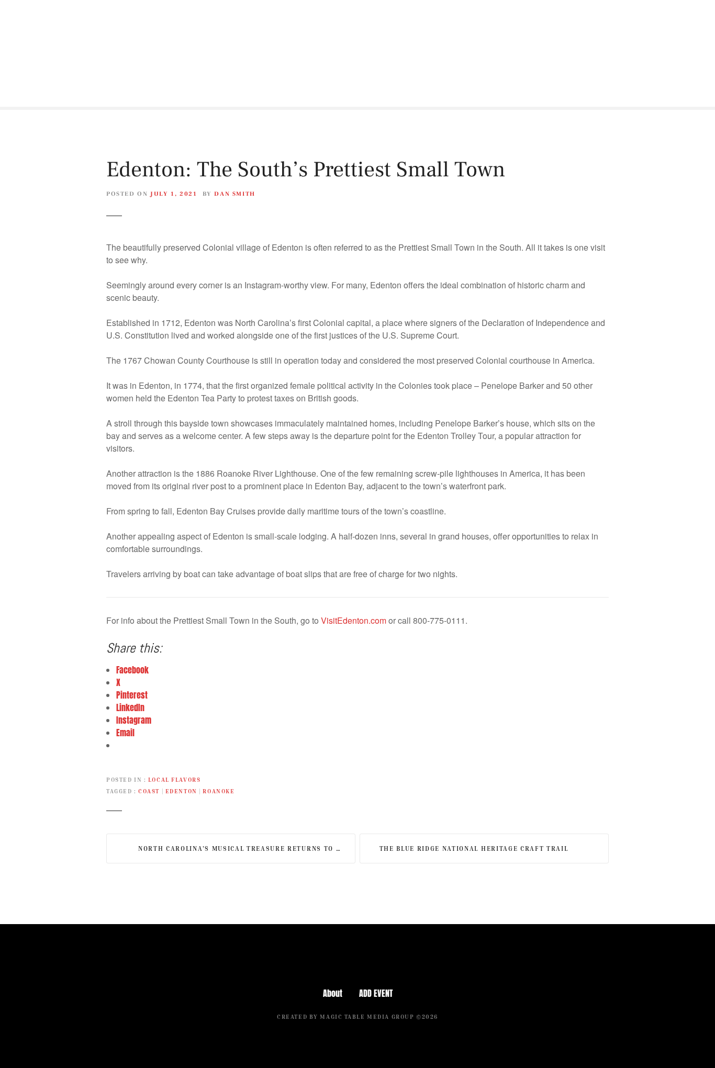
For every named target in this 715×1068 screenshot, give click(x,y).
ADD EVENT (376, 993)
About (332, 993)
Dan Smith (234, 194)
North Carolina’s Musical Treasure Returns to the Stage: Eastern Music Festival (246, 848)
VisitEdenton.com (353, 620)
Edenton (181, 791)
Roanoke (218, 791)
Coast (149, 791)
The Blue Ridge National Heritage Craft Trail (473, 848)
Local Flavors (174, 779)
